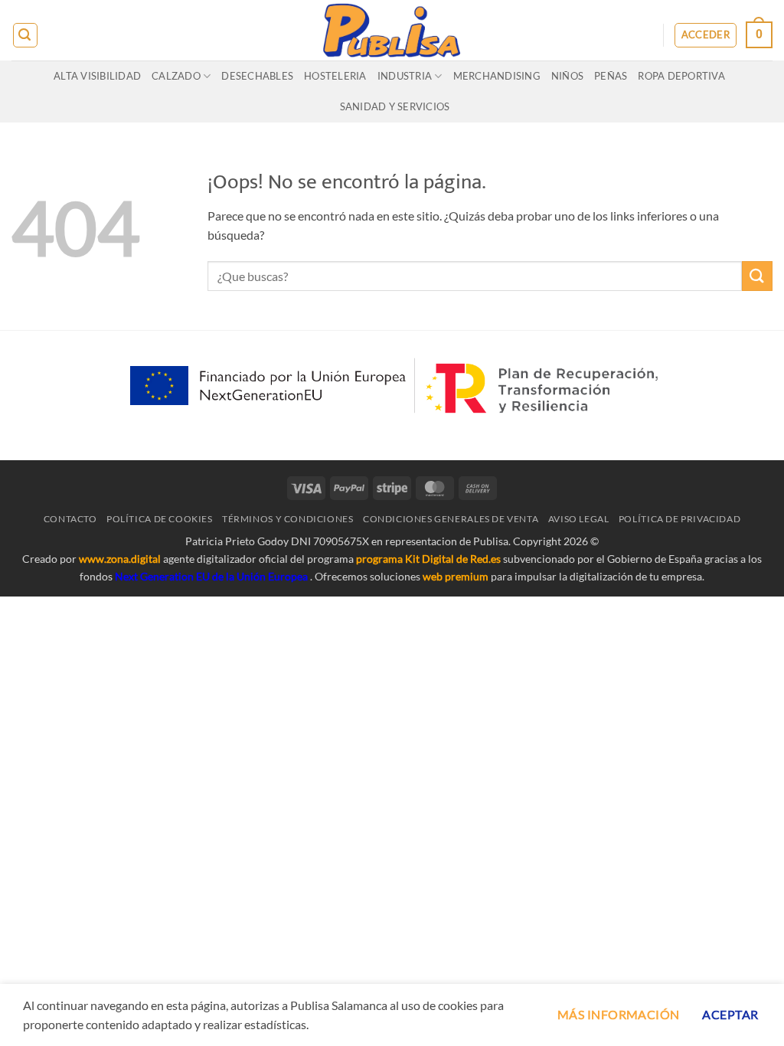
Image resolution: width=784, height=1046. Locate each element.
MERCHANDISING (497, 76)
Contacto (70, 519)
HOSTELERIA (335, 76)
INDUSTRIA (404, 76)
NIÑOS (567, 76)
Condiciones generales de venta (450, 519)
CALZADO (176, 76)
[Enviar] (757, 276)
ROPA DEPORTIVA (681, 76)
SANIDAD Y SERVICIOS (395, 106)
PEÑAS (610, 76)
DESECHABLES (257, 76)
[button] (25, 35)
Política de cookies (159, 519)
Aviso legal (578, 519)
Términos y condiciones (287, 519)
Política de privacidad (679, 519)
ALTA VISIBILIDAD (97, 76)
